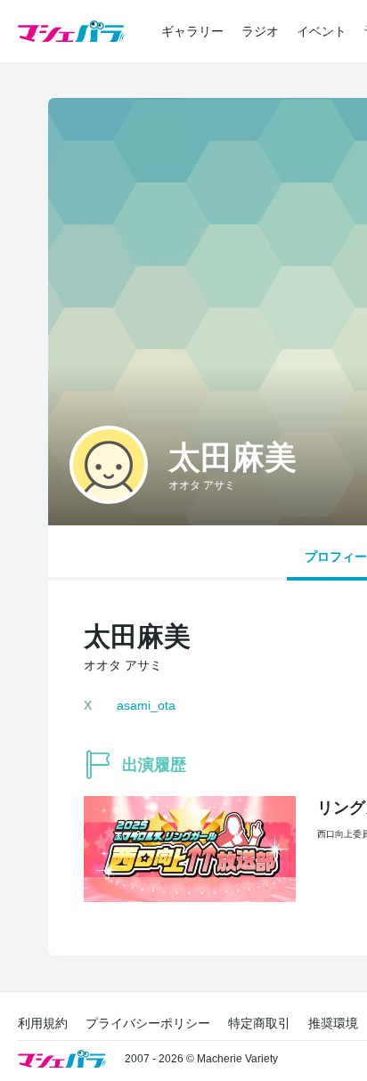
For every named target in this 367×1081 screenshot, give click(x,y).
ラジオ (260, 31)
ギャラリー (192, 31)
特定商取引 (259, 1023)
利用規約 (43, 1023)
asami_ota (146, 705)
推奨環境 (333, 1023)
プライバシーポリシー (148, 1023)
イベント (322, 31)
